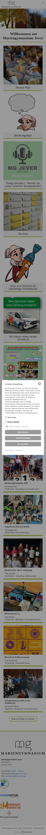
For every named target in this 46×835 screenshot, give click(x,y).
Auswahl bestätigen (23, 438)
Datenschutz (9, 450)
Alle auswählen (23, 444)
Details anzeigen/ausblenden (18, 426)
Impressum (19, 450)
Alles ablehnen (23, 432)
